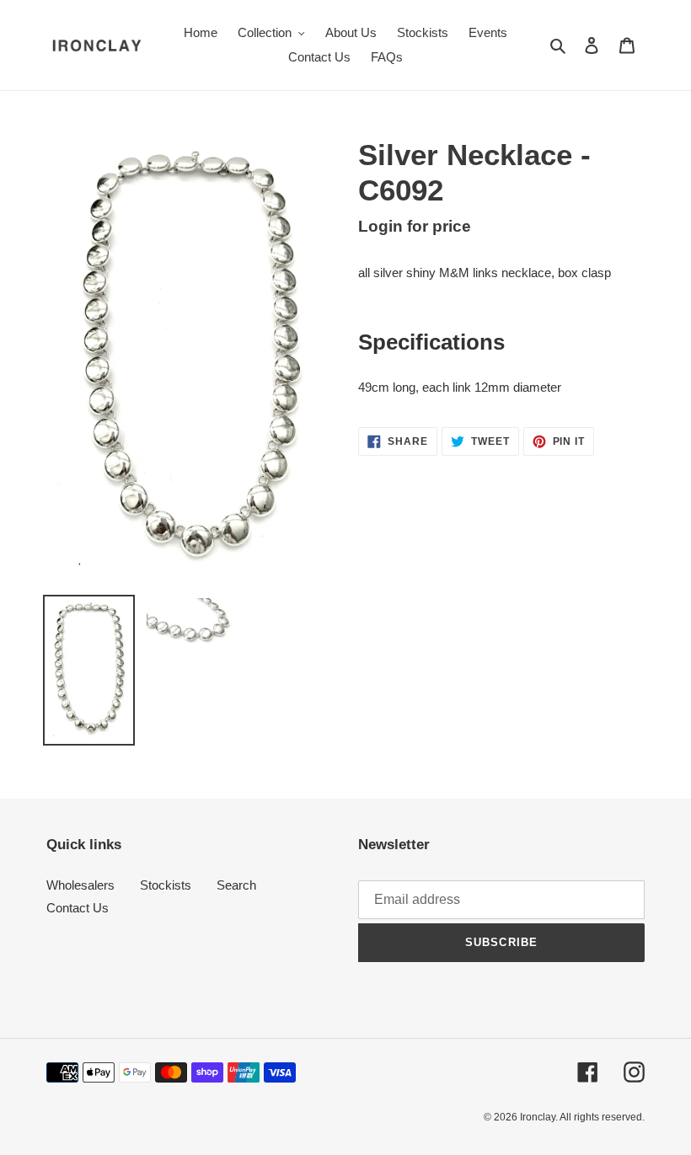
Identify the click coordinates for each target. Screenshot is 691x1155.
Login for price (414, 226)
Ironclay (537, 1117)
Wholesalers (80, 885)
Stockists (165, 885)
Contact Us (77, 908)
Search (236, 885)
